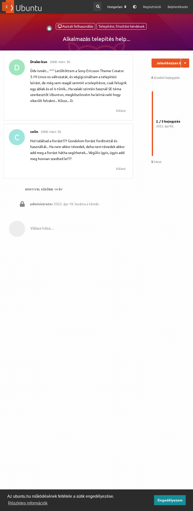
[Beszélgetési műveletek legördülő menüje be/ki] (185, 63)
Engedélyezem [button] (170, 500)
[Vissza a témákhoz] (6, 6)
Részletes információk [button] (27, 503)
